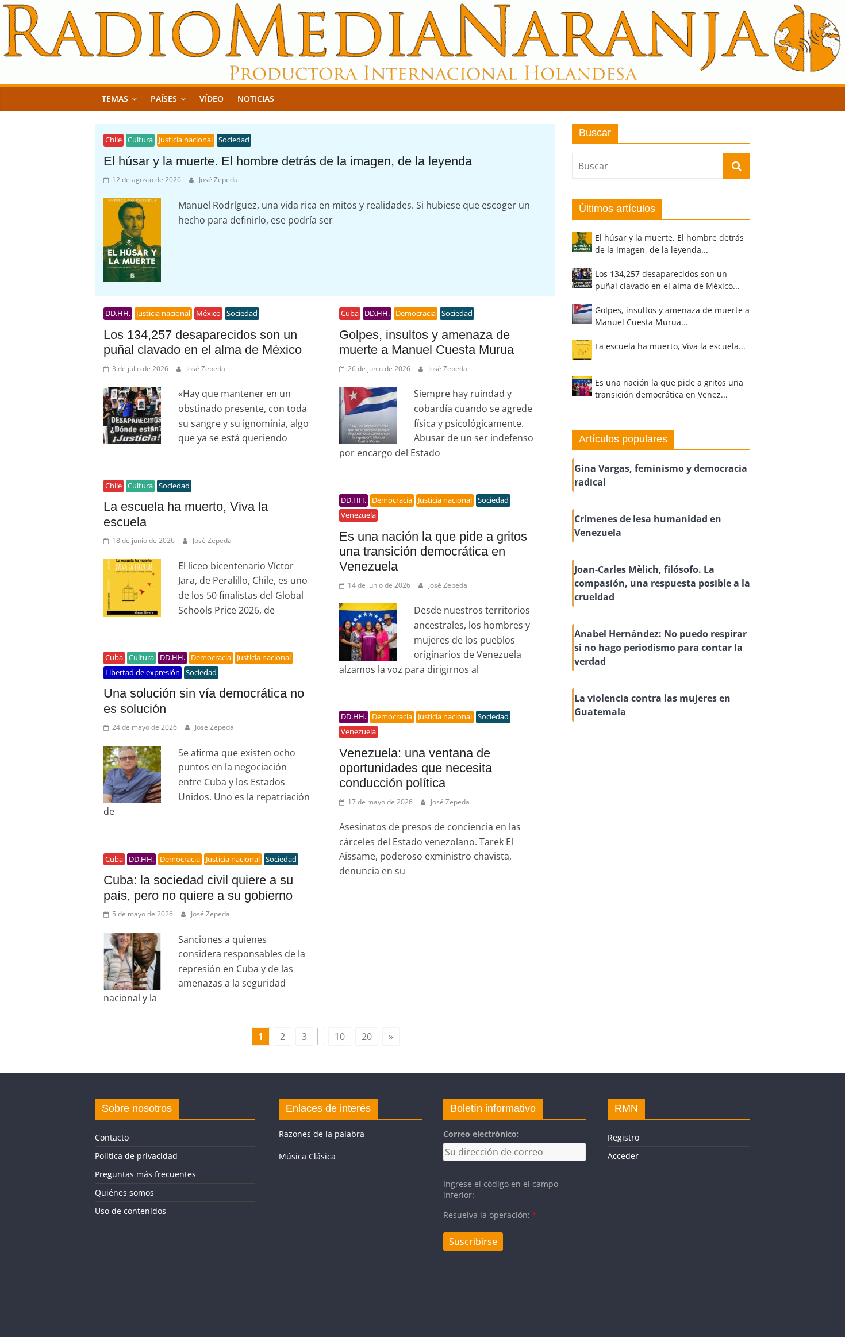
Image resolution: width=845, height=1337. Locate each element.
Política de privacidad (136, 1155)
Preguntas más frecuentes (145, 1174)
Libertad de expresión (142, 672)
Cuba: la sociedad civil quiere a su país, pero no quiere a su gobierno (198, 887)
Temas (115, 98)
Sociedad (233, 139)
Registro (623, 1137)
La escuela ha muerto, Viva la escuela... (670, 346)
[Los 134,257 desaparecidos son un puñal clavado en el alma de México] (582, 283)
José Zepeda (218, 179)
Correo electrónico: (481, 1133)
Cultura (140, 139)
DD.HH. (117, 313)
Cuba (350, 313)
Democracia (415, 313)
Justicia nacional (186, 139)
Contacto (112, 1137)
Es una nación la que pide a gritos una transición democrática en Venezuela (433, 551)
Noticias (255, 98)
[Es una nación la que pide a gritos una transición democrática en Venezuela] (582, 391)
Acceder (623, 1155)
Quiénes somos (124, 1192)
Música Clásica (307, 1156)
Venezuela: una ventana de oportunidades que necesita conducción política (415, 768)
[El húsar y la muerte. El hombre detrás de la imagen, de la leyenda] (582, 247)
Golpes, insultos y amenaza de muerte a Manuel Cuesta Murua (426, 342)
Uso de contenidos (130, 1210)
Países (164, 98)
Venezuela (358, 515)
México (208, 313)
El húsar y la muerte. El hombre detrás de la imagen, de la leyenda (287, 161)
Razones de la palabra (321, 1133)
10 (340, 1036)
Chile (113, 139)
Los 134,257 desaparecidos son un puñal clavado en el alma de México (202, 342)
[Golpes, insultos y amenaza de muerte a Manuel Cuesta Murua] (582, 319)
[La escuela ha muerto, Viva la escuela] (582, 355)
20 (367, 1036)
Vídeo (211, 98)
